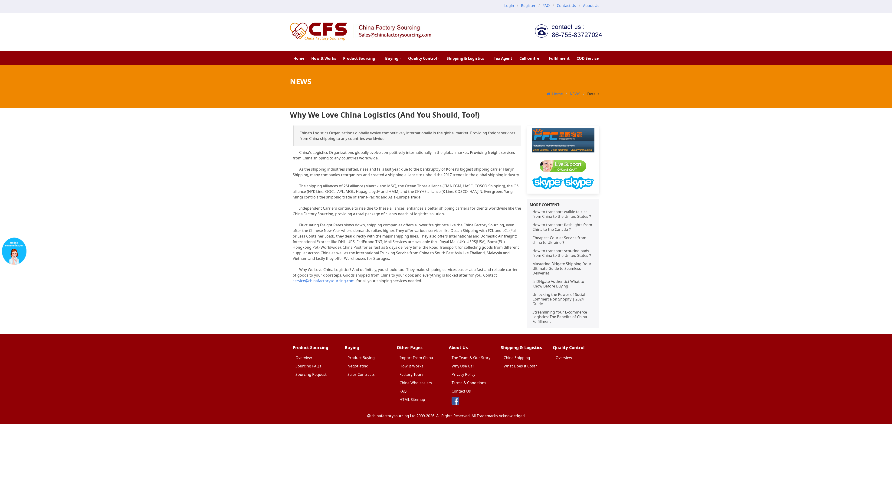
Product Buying (361, 357)
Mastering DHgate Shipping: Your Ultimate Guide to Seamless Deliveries (561, 268)
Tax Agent (503, 58)
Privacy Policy (463, 374)
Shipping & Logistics (465, 58)
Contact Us (566, 5)
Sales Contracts (361, 374)
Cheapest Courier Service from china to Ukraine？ (559, 240)
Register (528, 5)
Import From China (416, 357)
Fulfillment (559, 58)
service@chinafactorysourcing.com (323, 280)
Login (509, 5)
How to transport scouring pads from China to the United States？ (562, 253)
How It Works (323, 58)
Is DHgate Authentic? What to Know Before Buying (558, 284)
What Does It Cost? (520, 366)
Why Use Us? (463, 366)
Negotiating (358, 366)
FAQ (546, 5)
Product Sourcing (359, 58)
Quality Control (422, 58)
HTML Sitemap (412, 399)
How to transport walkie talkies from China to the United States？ (562, 214)
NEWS (575, 93)
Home (298, 58)
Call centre (529, 58)
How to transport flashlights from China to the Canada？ (562, 227)
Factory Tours (411, 374)
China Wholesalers (416, 382)
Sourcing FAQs (308, 366)
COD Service (588, 58)
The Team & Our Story (471, 357)
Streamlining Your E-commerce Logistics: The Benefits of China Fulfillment (559, 317)
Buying (391, 58)
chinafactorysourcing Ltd (393, 415)
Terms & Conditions (469, 382)
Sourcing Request (311, 374)
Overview (303, 357)
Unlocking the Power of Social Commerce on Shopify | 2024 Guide (558, 299)
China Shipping (517, 357)
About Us (591, 5)
